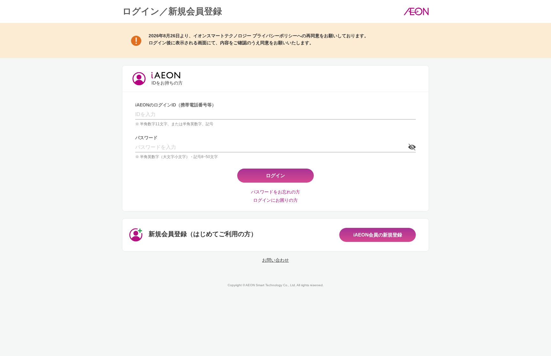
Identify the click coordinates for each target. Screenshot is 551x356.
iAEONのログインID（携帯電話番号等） (175, 104)
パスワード (146, 137)
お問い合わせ (275, 260)
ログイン (275, 175)
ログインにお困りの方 (275, 200)
